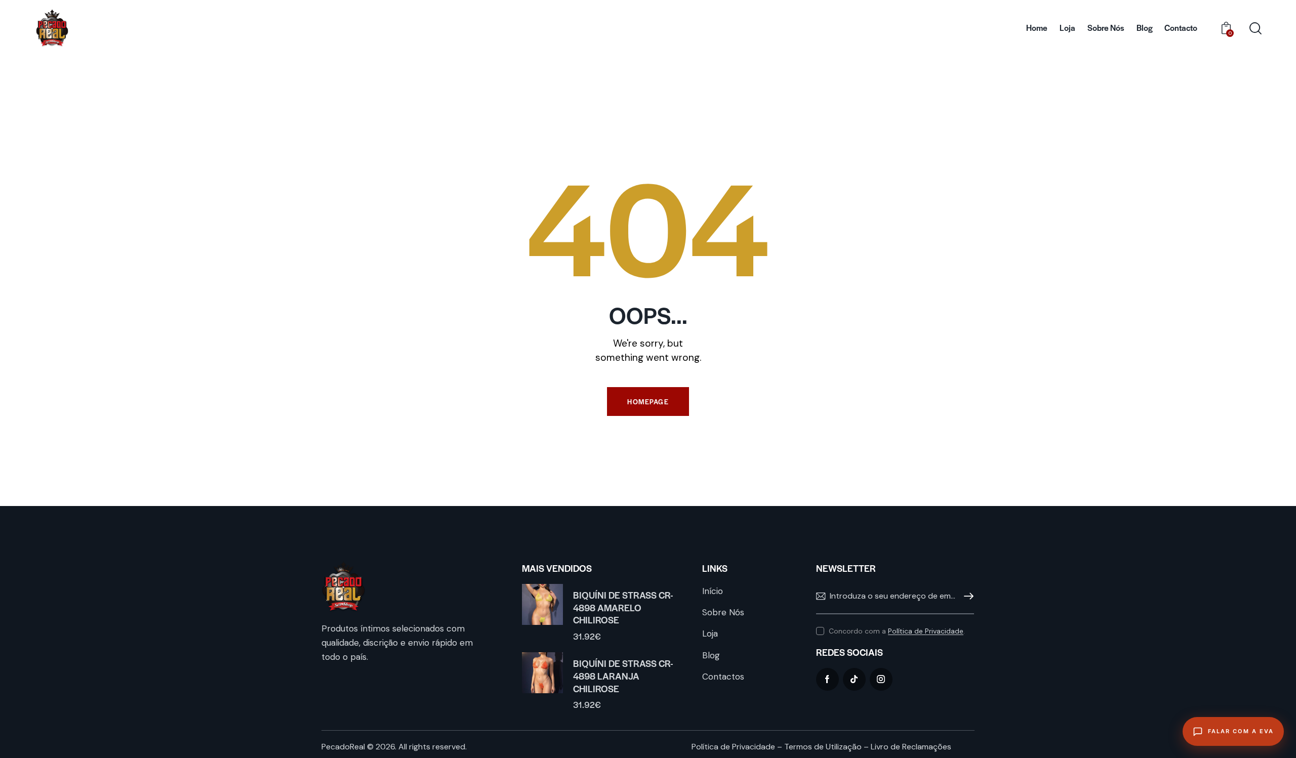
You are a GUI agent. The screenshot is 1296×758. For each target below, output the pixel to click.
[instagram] (881, 679)
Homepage (648, 401)
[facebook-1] (827, 679)
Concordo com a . (897, 631)
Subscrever (966, 596)
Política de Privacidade (925, 631)
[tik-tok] (854, 679)
